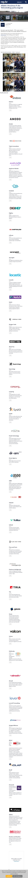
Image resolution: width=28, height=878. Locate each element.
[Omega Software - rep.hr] (15, 721)
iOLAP (10, 770)
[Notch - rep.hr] (15, 298)
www (6, 27)
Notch (10, 302)
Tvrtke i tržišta (3, 9)
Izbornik (19, 2)
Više (10, 110)
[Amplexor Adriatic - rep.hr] (15, 165)
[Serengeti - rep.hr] (15, 253)
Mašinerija (12, 651)
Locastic (11, 280)
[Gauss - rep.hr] (15, 610)
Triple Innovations (14, 146)
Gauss (10, 614)
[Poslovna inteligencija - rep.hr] (15, 566)
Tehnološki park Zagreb (7, 52)
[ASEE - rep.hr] (15, 478)
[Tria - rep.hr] (15, 589)
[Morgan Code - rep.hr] (15, 320)
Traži (26, 2)
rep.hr (4, 2)
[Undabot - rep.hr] (15, 187)
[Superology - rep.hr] (15, 365)
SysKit (10, 413)
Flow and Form (13, 547)
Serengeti (11, 257)
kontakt (8, 27)
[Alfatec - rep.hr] (15, 811)
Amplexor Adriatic (14, 168)
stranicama (3, 35)
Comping (11, 392)
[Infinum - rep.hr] (15, 230)
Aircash (11, 681)
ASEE (10, 481)
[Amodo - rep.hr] (15, 120)
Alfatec (11, 814)
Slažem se (8, 876)
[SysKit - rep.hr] (15, 410)
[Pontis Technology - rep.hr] (15, 432)
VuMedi (11, 525)
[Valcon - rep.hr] (15, 632)
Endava (11, 102)
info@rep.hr (16, 861)
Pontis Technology (14, 436)
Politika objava (8, 24)
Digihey (11, 213)
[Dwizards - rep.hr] (19, 789)
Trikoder (11, 503)
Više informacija (17, 876)
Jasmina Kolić (9, 23)
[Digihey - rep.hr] (15, 209)
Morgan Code (12, 324)
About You (11, 347)
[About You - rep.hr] (15, 342)
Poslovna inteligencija (15, 569)
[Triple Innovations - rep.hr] (15, 141)
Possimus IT (18, 52)
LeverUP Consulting (14, 703)
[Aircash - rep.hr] (15, 676)
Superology (12, 369)
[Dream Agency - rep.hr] (15, 454)
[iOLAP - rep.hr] (15, 765)
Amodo (11, 124)
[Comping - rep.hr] (15, 388)
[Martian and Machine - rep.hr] (15, 833)
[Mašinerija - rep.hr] (18, 656)
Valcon (11, 636)
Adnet (10, 740)
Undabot (11, 191)
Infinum (11, 235)
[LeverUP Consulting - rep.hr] (15, 699)
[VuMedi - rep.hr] (15, 521)
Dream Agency (13, 458)
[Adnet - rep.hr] (16, 745)
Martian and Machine (14, 837)
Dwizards (11, 785)
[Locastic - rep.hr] (15, 276)
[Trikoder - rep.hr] (15, 497)
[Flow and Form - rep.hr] (15, 542)
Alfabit (13, 52)
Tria (10, 592)
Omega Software (13, 725)
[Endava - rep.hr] (15, 99)
